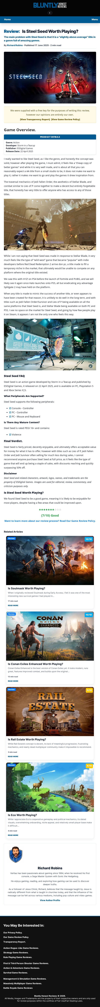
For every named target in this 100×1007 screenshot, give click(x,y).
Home (7, 19)
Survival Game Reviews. (15, 972)
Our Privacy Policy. (12, 932)
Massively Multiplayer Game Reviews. (22, 983)
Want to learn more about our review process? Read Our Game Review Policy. (50, 520)
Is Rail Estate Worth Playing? (27, 739)
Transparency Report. (14, 941)
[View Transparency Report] (35, 119)
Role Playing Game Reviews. (17, 957)
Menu (95, 19)
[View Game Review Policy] (65, 119)
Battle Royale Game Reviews (18, 988)
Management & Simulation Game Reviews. (24, 978)
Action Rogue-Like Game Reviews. (21, 948)
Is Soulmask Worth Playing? (26, 588)
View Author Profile (50, 900)
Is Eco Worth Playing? (22, 815)
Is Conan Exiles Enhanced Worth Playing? (35, 664)
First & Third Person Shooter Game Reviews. (26, 963)
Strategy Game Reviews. (16, 952)
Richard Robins (15, 45)
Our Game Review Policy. (16, 937)
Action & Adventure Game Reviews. (21, 968)
